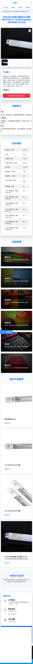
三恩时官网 (4, 11)
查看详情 (7, 423)
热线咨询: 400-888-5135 (17, 95)
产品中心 (10, 11)
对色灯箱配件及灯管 (24, 11)
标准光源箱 (15, 11)
